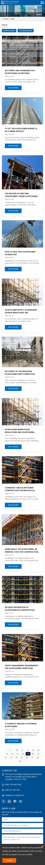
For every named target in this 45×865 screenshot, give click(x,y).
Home (6, 19)
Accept (9, 860)
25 (22, 757)
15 (7, 754)
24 (16, 757)
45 (20, 761)
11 (22, 750)
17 (17, 754)
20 (33, 754)
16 (12, 754)
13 (33, 750)
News (13, 19)
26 (27, 757)
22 (6, 757)
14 (38, 750)
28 (38, 757)
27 (32, 757)
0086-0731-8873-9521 (13, 785)
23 (11, 757)
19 (28, 754)
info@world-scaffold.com (14, 795)
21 (38, 754)
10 (17, 750)
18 (23, 754)
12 (27, 750)
